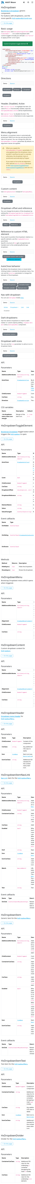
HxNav (22, 297)
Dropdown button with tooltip (13, 256)
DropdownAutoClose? (23, 462)
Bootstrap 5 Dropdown (10, 11)
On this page (8, 23)
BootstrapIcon (27, 756)
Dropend (6, 95)
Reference (14, 225)
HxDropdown (15, 434)
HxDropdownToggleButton (15, 167)
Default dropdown (9, 285)
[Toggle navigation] (32, 2)
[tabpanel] (17, 92)
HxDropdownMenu (7, 719)
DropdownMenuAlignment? (24, 621)
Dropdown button (9, 334)
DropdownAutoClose (23, 380)
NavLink (4, 778)
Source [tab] (12, 83)
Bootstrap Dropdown (9, 432)
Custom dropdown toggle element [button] (15, 44)
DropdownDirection (23, 400)
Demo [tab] (5, 83)
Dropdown (7, 89)
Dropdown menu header (10, 716)
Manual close (22, 288)
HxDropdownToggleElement (19, 165)
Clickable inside (24, 285)
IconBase (15, 754)
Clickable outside (9, 288)
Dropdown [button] (13, 307)
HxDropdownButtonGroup (22, 18)
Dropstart (27, 89)
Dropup (16, 89)
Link (22, 307)
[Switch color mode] (24, 2)
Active (6, 307)
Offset (6, 225)
